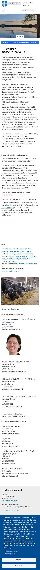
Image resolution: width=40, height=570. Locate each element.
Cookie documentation (12, 551)
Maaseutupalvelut (30, 42)
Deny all (19, 560)
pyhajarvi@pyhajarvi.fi (10, 500)
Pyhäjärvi (5, 42)
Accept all (19, 566)
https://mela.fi (11, 261)
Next (37, 26)
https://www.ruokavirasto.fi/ (22, 254)
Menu (3, 11)
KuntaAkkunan (6, 207)
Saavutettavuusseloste (10, 511)
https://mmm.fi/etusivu (9, 271)
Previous (3, 26)
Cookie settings (10, 554)
